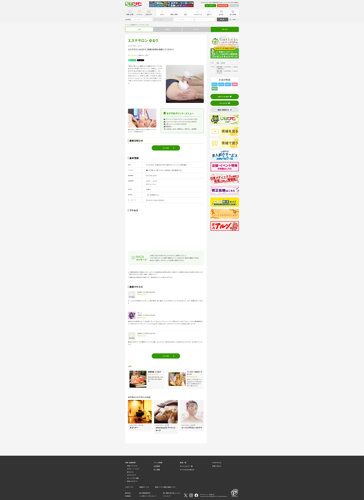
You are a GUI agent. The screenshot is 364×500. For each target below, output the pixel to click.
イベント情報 (158, 462)
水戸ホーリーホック (133, 469)
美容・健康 (174, 14)
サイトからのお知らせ (187, 469)
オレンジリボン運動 (133, 478)
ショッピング (197, 14)
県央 (218, 63)
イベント (139, 14)
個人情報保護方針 (145, 493)
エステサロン (227, 66)
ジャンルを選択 (179, 19)
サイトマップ (166, 496)
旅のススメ (130, 472)
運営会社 (128, 493)
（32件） (146, 55)
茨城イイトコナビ (132, 466)
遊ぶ (185, 14)
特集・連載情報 (130, 462)
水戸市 (223, 63)
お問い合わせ (216, 466)
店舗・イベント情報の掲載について (165, 487)
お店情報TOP (133, 25)
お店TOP (149, 14)
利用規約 (128, 496)
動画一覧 (183, 462)
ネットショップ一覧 (186, 466)
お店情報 (157, 466)
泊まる (221, 14)
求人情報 (233, 14)
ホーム (127, 25)
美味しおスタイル (132, 481)
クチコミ (225, 29)
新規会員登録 (223, 5)
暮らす (209, 14)
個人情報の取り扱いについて (171, 493)
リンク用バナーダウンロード (147, 496)
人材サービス (129, 487)
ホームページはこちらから (155, 200)
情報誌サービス (144, 487)
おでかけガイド (131, 475)
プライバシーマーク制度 (206, 494)
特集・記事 (129, 14)
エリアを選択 (137, 19)
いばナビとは (216, 462)
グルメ (162, 14)
